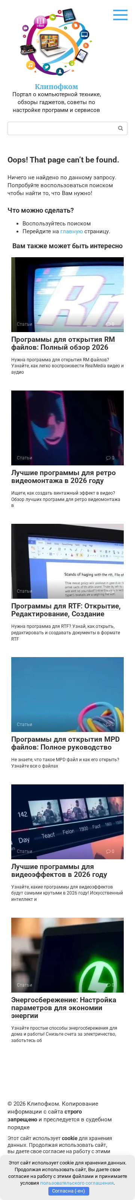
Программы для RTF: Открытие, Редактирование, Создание (66, 610)
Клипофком (56, 86)
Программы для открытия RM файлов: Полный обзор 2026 (63, 343)
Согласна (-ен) (68, 1191)
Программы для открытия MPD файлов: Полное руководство (65, 743)
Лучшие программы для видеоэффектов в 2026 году (59, 870)
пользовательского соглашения (77, 1183)
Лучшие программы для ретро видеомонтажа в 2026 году (63, 476)
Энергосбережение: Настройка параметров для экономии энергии (63, 1008)
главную (71, 231)
